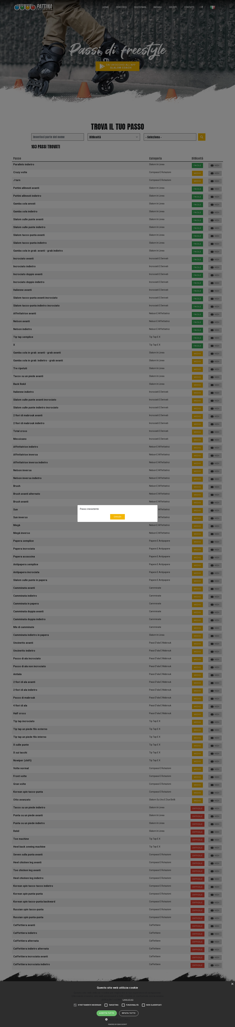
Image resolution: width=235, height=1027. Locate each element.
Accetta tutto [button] (106, 1013)
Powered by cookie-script (117, 1024)
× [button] (232, 984)
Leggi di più (128, 1000)
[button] (117, 1019)
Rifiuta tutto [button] (129, 1013)
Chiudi (117, 517)
